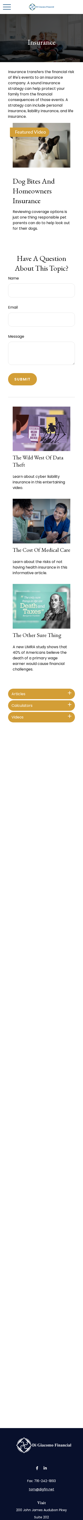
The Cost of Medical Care (41, 549)
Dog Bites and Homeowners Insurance (34, 191)
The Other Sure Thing (37, 635)
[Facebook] (37, 1468)
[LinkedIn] (45, 1468)
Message (16, 336)
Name (13, 278)
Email (13, 307)
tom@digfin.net (41, 1489)
